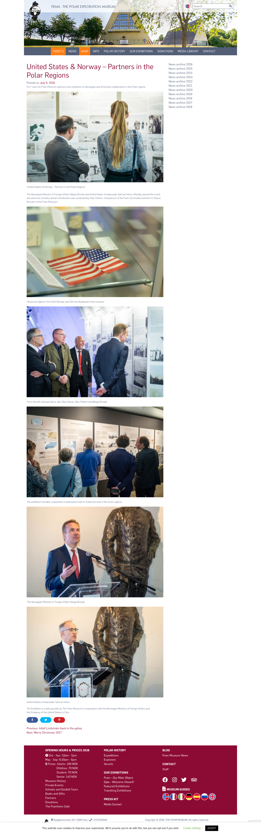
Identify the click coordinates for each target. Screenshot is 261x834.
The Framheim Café (57, 806)
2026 (189, 64)
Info (96, 51)
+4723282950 (99, 819)
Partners (50, 798)
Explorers (110, 759)
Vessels (108, 764)
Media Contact (113, 804)
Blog (166, 750)
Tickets (58, 51)
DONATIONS (165, 51)
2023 (189, 77)
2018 (189, 98)
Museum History (55, 781)
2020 (189, 90)
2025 (189, 68)
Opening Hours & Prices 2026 (67, 750)
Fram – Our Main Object (118, 777)
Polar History (114, 51)
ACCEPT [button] (211, 828)
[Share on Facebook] (32, 720)
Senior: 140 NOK (66, 776)
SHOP (84, 51)
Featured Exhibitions (117, 786)
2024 (189, 73)
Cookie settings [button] (192, 828)
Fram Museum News (175, 755)
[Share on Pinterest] (59, 720)
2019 (189, 94)
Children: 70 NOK (67, 768)
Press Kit (111, 799)
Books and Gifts (55, 793)
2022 (189, 81)
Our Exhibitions (141, 51)
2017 (189, 102)
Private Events (54, 785)
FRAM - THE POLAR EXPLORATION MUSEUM (83, 6)
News (73, 51)
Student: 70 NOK (66, 772)
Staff (165, 769)
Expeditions (111, 755)
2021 (189, 85)
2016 (189, 107)
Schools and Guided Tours (61, 789)
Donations (51, 802)
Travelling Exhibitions (117, 790)
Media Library (188, 51)
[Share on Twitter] (45, 720)
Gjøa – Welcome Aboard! (119, 782)
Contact (209, 51)
